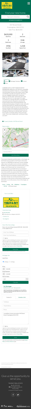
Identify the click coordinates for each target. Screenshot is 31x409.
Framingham (24, 184)
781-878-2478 (7, 212)
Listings (8, 184)
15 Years (12, 261)
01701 (5, 186)
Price (3, 266)
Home (3, 184)
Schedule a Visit (22, 297)
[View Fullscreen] (4, 136)
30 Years (6, 261)
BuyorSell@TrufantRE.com (16, 387)
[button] (28, 17)
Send (15, 337)
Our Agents (6, 219)
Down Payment (6, 271)
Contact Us (6, 216)
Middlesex (17, 184)
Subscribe (15, 249)
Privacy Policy (19, 246)
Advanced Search (15, 20)
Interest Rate (5, 276)
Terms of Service (10, 341)
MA (12, 184)
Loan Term (5, 258)
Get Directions (15, 155)
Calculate (15, 282)
